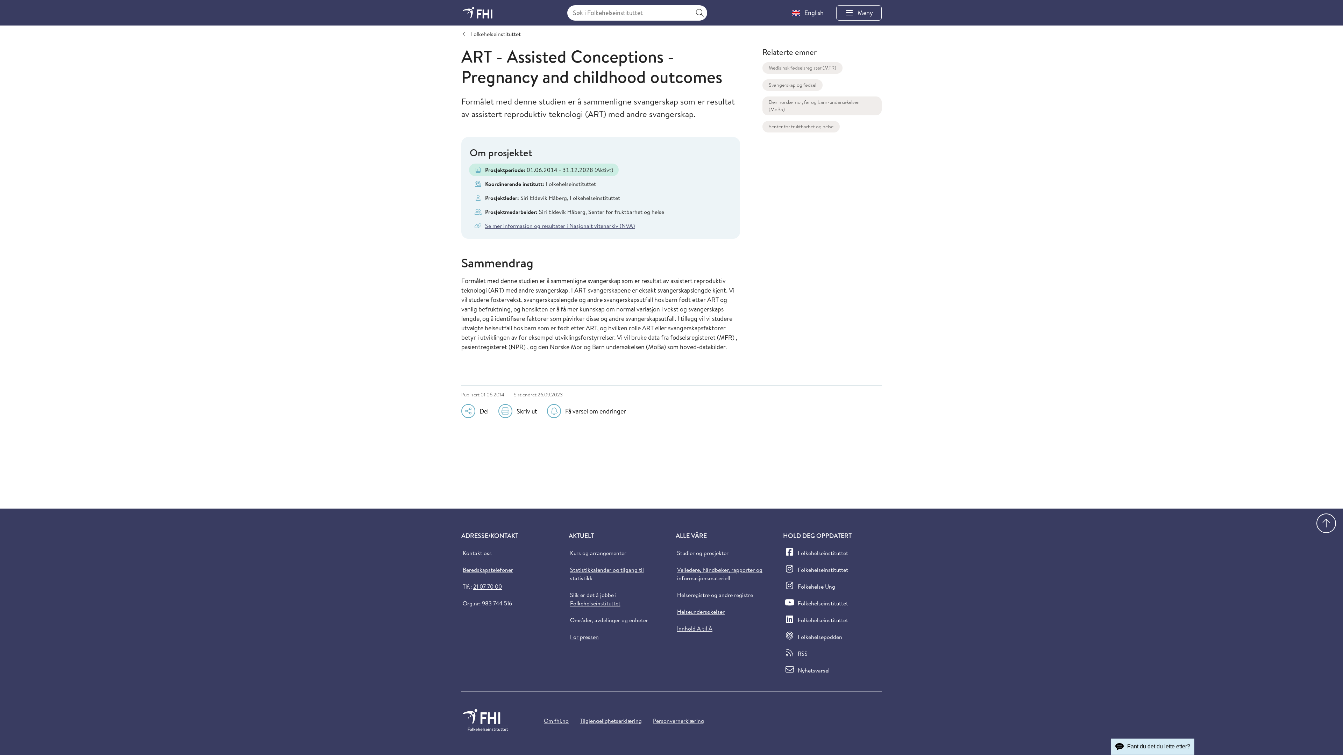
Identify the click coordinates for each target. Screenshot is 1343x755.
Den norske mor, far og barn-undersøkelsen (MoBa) (814, 106)
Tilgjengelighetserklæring (611, 721)
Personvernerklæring (678, 721)
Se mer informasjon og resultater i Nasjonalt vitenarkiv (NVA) (560, 226)
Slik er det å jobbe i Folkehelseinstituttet (595, 599)
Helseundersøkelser (701, 612)
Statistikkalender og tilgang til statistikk (607, 574)
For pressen (584, 637)
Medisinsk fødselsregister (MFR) (802, 67)
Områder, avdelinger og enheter (609, 620)
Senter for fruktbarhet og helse (801, 126)
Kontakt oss (477, 553)
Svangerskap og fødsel (792, 84)
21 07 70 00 (487, 586)
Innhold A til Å (694, 628)
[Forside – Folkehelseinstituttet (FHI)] (477, 12)
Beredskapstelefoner (488, 570)
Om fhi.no (556, 721)
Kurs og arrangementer (598, 553)
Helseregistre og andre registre (715, 595)
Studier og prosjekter (703, 553)
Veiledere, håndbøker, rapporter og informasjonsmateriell (719, 574)
